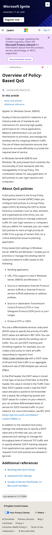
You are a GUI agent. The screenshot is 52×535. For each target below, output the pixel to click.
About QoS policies (13, 100)
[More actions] (47, 67)
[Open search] (39, 30)
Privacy (19, 523)
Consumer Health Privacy (14, 527)
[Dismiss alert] (47, 4)
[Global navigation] (3, 30)
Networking (15, 67)
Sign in (46, 30)
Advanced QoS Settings (19, 475)
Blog (40, 519)
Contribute (7, 523)
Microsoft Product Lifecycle (20, 44)
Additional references (14, 104)
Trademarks (7, 531)
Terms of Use (37, 527)
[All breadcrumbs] (4, 67)
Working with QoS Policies (21, 469)
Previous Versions (26, 519)
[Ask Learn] (42, 67)
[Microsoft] (26, 30)
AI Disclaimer (8, 519)
